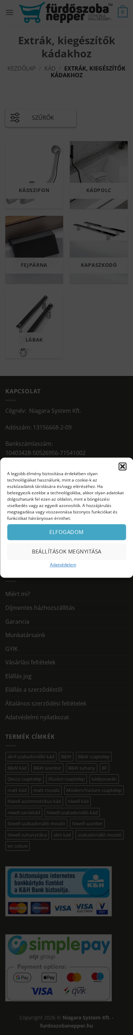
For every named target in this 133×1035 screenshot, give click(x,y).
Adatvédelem (63, 565)
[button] (122, 466)
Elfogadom (66, 531)
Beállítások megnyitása (66, 551)
